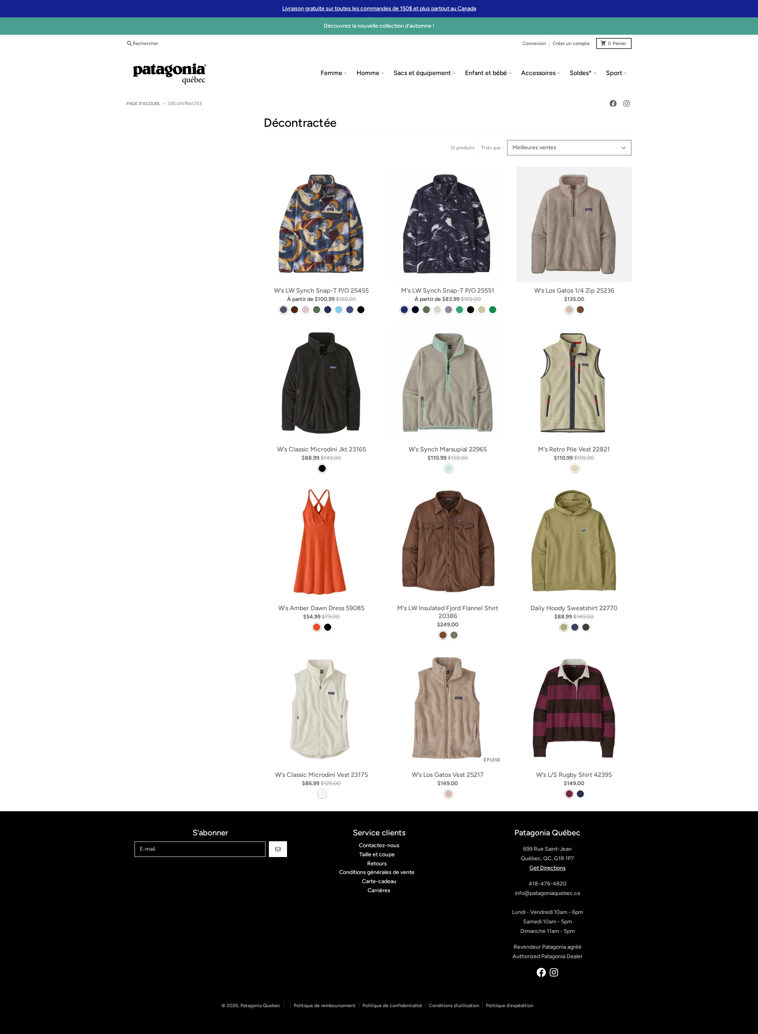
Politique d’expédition (509, 1005)
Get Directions (547, 868)
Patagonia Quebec (260, 1005)
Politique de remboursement (325, 1005)
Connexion (534, 43)
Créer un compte (571, 43)
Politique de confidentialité (392, 1005)
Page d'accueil (143, 103)
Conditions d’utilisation (454, 1005)
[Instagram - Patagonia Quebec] (626, 103)
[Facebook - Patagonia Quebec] (613, 103)
